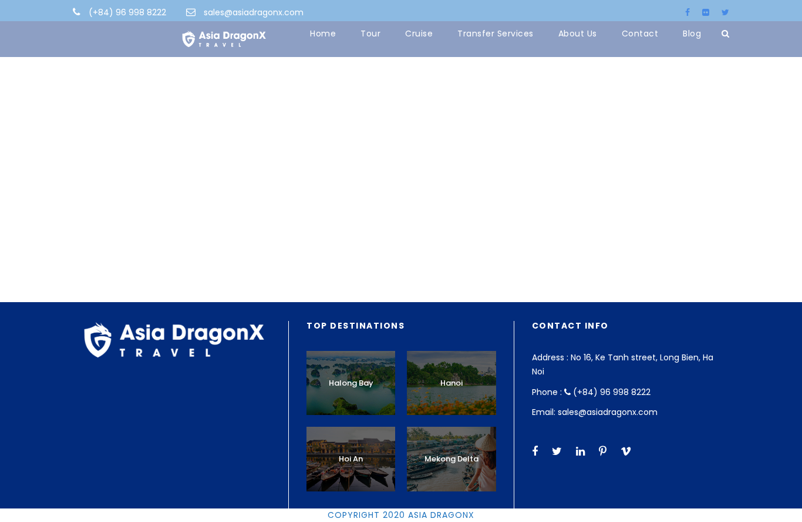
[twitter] (725, 12)
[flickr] (705, 12)
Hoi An (351, 458)
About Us (577, 33)
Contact (640, 33)
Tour (370, 33)
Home (323, 33)
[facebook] (687, 12)
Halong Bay (351, 383)
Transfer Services (495, 33)
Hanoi (451, 383)
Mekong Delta (451, 458)
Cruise (419, 33)
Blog (692, 33)
